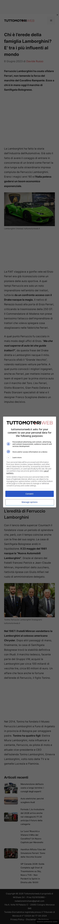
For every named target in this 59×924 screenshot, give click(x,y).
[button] (29, 457)
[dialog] (29, 462)
